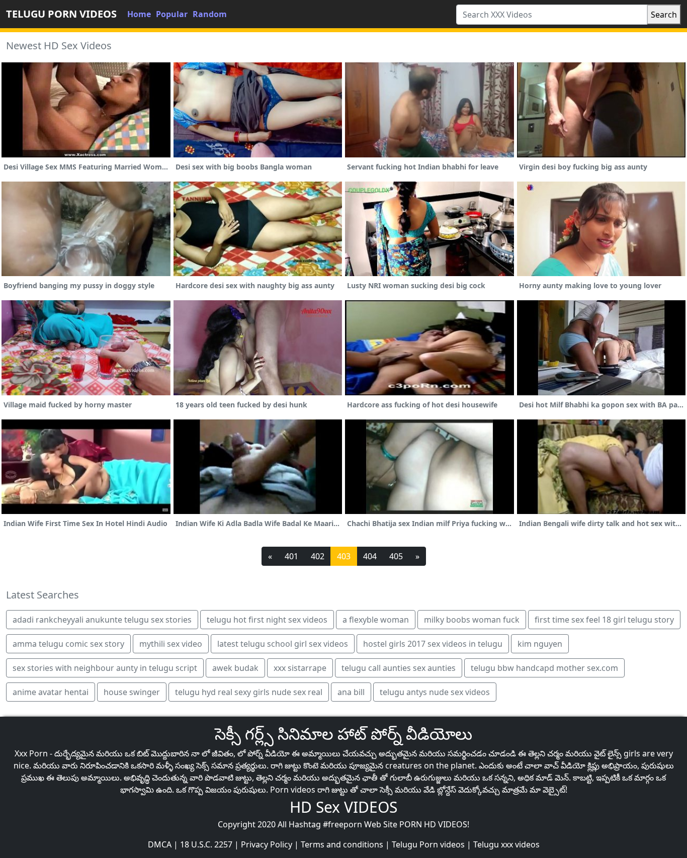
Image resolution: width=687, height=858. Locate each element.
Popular (172, 14)
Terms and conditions (342, 844)
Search (664, 14)
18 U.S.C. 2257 (206, 844)
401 (291, 556)
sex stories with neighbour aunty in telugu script (105, 667)
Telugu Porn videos (428, 844)
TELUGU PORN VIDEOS (61, 14)
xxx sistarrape (300, 667)
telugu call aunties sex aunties (398, 667)
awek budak (235, 667)
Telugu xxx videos (506, 844)
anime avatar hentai (51, 692)
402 (317, 556)
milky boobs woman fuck (472, 619)
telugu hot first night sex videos (267, 619)
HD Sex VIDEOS (343, 807)
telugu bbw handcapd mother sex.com (544, 667)
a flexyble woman (375, 619)
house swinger (132, 692)
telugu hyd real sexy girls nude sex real (248, 692)
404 (370, 556)
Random (210, 14)
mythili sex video (170, 643)
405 (396, 556)
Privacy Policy (266, 844)
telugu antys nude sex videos (435, 692)
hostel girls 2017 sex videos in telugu (432, 643)
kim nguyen (540, 643)
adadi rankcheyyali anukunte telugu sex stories (102, 619)
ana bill (351, 692)
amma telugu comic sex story (68, 643)
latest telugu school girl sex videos (282, 643)
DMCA (159, 844)
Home (139, 14)
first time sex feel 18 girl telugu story (604, 619)
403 (344, 556)
